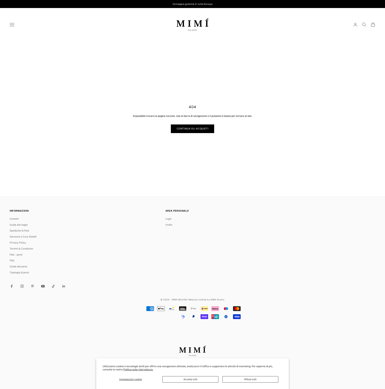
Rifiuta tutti (250, 379)
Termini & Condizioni (21, 248)
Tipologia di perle (19, 272)
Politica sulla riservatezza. (138, 369)
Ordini (168, 224)
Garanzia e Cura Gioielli (23, 236)
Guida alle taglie (19, 224)
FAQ (12, 260)
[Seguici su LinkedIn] (64, 286)
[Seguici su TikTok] (53, 286)
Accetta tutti (190, 379)
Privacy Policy (18, 242)
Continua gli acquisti (193, 128)
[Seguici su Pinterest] (32, 286)
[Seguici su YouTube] (43, 286)
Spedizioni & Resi (19, 230)
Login (168, 218)
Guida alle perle (18, 266)
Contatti (14, 218)
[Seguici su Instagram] (22, 286)
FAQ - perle (16, 254)
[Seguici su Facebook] (12, 286)
